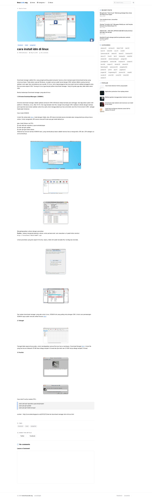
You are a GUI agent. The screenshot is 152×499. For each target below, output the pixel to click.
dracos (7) (103, 56)
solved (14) (118, 75)
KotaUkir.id (119, 495)
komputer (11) (122, 61)
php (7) (115, 69)
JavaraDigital (37, 495)
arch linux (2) (111, 48)
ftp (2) (115, 56)
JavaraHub (127, 495)
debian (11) (114, 53)
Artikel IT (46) (120, 48)
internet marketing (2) (114, 59)
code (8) (122, 50)
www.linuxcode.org (27, 495)
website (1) (103, 77)
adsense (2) (103, 48)
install (26, 45)
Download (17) (129, 53)
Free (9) (109, 56)
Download (20, 45)
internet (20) (103, 59)
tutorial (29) (126, 75)
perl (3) (110, 69)
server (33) (110, 75)
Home (33, 2)
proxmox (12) (122, 72)
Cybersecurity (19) (105, 53)
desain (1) (121, 53)
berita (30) (109, 50)
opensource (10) (114, 67)
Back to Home (22, 8)
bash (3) (127, 48)
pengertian (32, 45)
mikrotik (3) (117, 64)
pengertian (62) (123, 67)
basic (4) (103, 50)
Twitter (22, 436)
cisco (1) (116, 50)
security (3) (103, 75)
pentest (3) (103, 69)
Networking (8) (104, 67)
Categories (42, 2)
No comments (44, 52)
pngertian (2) (122, 69)
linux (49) (103, 64)
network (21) (125, 64)
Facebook (32, 436)
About (51, 2)
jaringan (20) (124, 59)
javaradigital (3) (104, 61)
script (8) (129, 72)
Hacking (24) (122, 56)
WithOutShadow (23, 52)
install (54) (129, 56)
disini (32, 117)
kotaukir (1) (129, 61)
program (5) (103, 72)
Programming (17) (112, 72)
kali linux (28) (113, 61)
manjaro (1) (109, 64)
